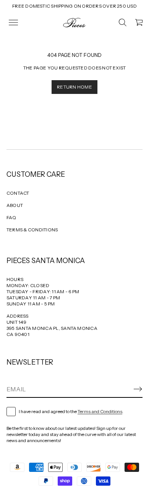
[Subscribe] (138, 389)
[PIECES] (74, 22)
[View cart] (139, 22)
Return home (74, 87)
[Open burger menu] (13, 22)
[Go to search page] (122, 22)
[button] (122, 22)
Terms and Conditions (100, 411)
